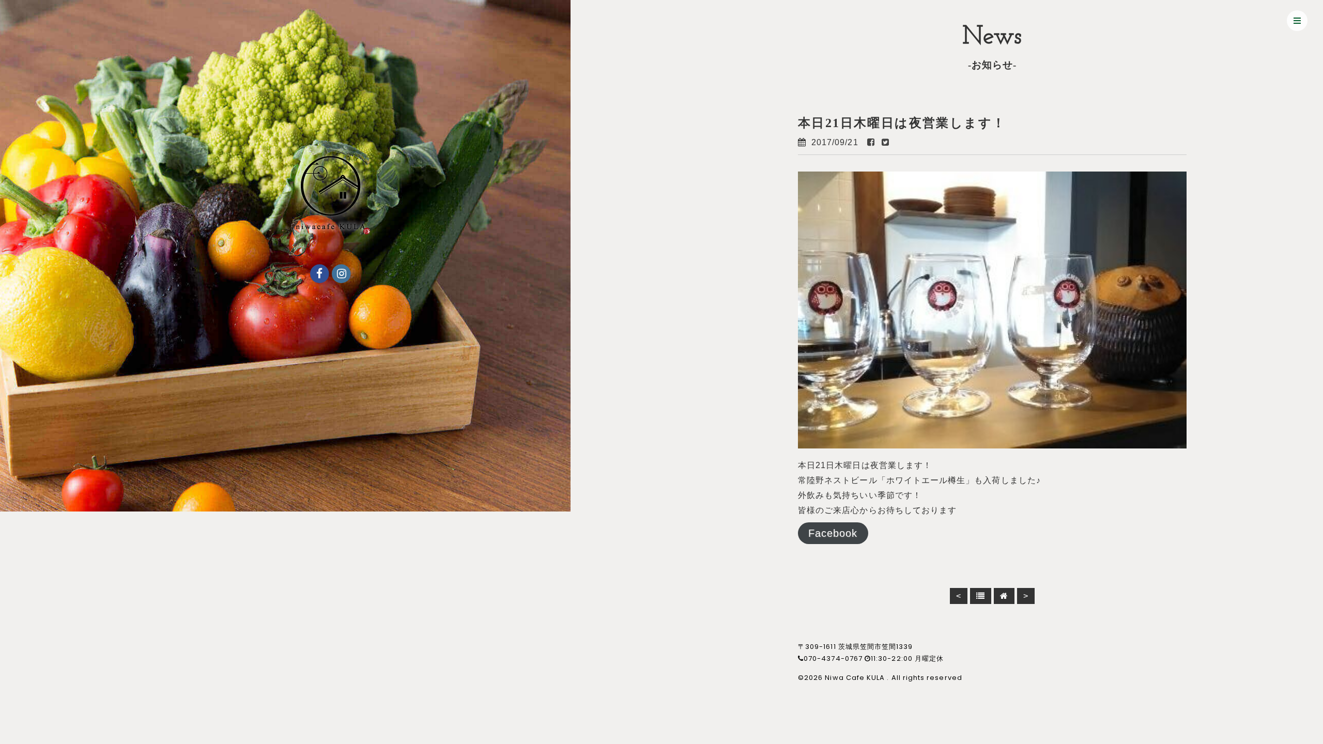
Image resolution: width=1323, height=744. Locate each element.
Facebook (833, 533)
